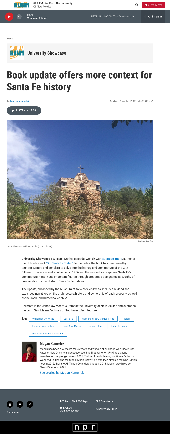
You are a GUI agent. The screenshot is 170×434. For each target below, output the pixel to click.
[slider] (24, 16)
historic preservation (43, 326)
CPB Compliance (104, 401)
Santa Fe (68, 318)
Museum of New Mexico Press (98, 318)
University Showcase (46, 53)
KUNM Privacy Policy (106, 409)
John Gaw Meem (72, 326)
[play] (9, 17)
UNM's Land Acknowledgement (70, 409)
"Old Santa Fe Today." (59, 263)
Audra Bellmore (112, 258)
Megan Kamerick (19, 101)
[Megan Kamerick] (29, 352)
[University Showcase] (17, 53)
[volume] (19, 16)
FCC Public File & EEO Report (75, 401)
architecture (95, 326)
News (10, 38)
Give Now (155, 5)
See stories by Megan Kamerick (62, 373)
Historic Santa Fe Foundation (48, 333)
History (126, 318)
